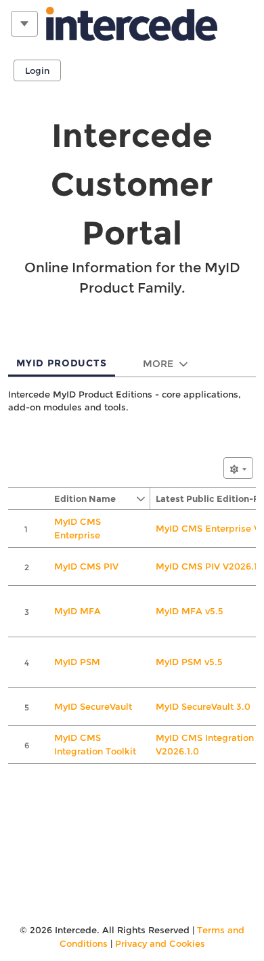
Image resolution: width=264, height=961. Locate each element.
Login (37, 70)
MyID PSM (77, 661)
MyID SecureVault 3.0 (203, 706)
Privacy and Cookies (160, 943)
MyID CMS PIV (86, 566)
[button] (92, 498)
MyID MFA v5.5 (189, 610)
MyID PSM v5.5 (189, 661)
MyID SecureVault (93, 706)
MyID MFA (77, 610)
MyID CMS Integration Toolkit (95, 744)
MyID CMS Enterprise (77, 528)
